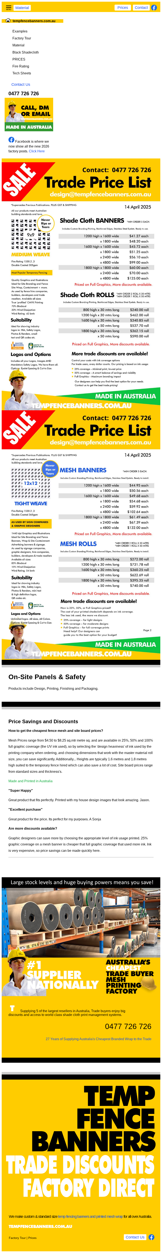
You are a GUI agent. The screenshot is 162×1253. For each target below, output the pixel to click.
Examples (19, 31)
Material (22, 8)
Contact (141, 7)
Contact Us (20, 84)
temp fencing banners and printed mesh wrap (90, 1216)
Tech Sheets (21, 73)
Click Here (37, 151)
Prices (122, 7)
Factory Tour (21, 38)
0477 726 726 (23, 93)
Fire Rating (20, 66)
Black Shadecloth (25, 52)
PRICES (18, 59)
